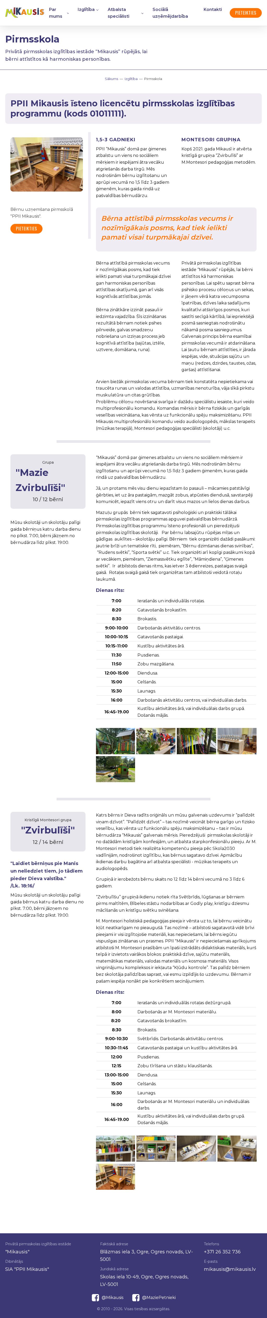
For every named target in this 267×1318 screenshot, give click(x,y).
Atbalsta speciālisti (118, 13)
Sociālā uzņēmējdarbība (170, 13)
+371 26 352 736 (222, 1252)
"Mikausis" (17, 1252)
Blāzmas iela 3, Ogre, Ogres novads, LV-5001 (146, 1255)
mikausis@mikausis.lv (230, 1269)
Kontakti (213, 9)
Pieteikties (245, 13)
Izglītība (86, 9)
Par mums (55, 13)
